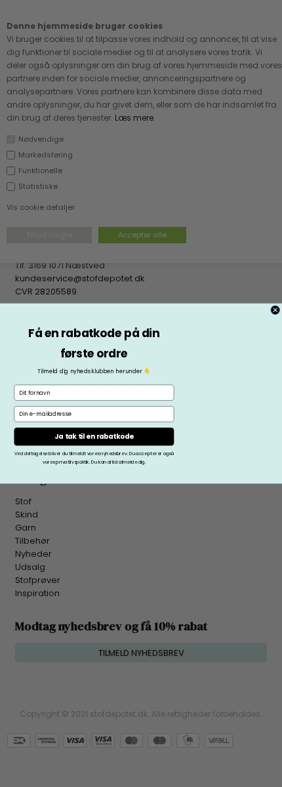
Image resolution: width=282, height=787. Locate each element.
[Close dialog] (275, 310)
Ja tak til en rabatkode (93, 436)
